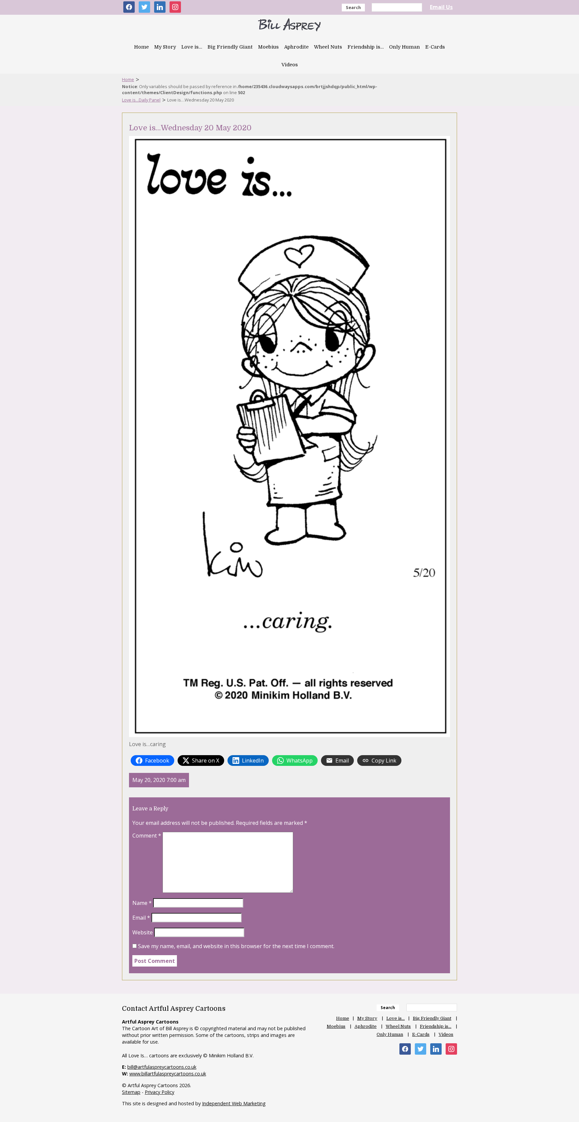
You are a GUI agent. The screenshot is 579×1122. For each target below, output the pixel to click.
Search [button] (353, 7)
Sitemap (131, 1092)
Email (141, 917)
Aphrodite (296, 47)
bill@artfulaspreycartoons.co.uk (161, 1067)
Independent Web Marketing (234, 1103)
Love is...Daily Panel (141, 100)
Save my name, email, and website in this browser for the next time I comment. (236, 946)
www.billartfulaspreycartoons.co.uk (167, 1073)
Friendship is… (365, 47)
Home (141, 47)
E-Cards (435, 47)
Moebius (268, 47)
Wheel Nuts (328, 47)
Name (142, 903)
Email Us (441, 7)
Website (142, 932)
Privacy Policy (159, 1092)
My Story (165, 47)
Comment (146, 835)
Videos (289, 64)
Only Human (404, 47)
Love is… (191, 47)
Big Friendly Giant (230, 47)
